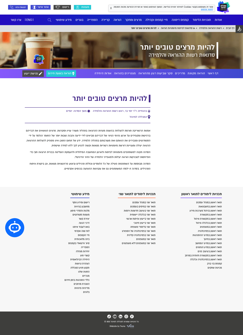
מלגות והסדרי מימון (79, 210)
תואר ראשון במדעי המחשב (208, 243)
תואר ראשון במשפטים (211, 226)
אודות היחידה (103, 73)
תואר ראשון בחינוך (213, 239)
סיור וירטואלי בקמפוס (78, 243)
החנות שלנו (83, 271)
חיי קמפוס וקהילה (156, 20)
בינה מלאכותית (81, 239)
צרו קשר (16, 20)
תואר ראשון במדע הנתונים (209, 247)
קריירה (105, 20)
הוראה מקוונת (196, 73)
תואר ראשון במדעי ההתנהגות (207, 235)
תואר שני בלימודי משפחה (143, 226)
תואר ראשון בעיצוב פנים (210, 251)
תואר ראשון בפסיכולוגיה (210, 231)
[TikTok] (109, 316)
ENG (29, 20)
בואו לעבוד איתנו (81, 226)
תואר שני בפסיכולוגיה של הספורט (139, 231)
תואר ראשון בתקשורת (211, 214)
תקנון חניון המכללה (79, 267)
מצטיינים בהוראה (125, 73)
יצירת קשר (84, 218)
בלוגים (86, 292)
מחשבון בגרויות (81, 206)
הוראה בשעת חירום (60, 73)
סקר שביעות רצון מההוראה (155, 73)
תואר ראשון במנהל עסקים (209, 202)
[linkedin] (120, 316)
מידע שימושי (64, 20)
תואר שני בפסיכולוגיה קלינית (141, 235)
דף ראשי (213, 73)
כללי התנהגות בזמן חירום (76, 279)
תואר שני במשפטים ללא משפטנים (139, 243)
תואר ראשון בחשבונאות (210, 206)
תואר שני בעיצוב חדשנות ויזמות (140, 210)
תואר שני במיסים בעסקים (143, 206)
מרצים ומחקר (133, 20)
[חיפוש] (49, 20)
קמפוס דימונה (180, 20)
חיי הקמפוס (83, 235)
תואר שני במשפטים (146, 239)
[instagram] (126, 316)
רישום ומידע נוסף (80, 202)
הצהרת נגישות (82, 263)
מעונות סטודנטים (81, 214)
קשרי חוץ (84, 255)
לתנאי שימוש (207, 9)
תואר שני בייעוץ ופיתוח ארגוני (141, 218)
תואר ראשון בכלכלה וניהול (209, 222)
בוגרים (79, 20)
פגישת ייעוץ (31, 73)
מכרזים (85, 275)
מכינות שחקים (215, 267)
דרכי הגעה (84, 222)
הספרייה (92, 20)
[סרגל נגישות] (239, 29)
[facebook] (132, 316)
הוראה (117, 20)
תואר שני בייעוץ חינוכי (145, 222)
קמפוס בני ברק (214, 263)
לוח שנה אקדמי (81, 231)
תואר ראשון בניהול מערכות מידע (206, 210)
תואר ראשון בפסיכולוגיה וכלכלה (206, 259)
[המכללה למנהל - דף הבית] (223, 7)
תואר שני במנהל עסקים (144, 202)
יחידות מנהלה (82, 251)
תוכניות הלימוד (202, 20)
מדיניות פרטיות (81, 288)
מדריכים (180, 73)
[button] (15, 228)
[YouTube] (115, 316)
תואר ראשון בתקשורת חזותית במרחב (203, 255)
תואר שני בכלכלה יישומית (143, 214)
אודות (218, 20)
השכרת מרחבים (81, 283)
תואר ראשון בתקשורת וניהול (208, 218)
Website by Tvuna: (117, 326)
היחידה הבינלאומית (79, 259)
